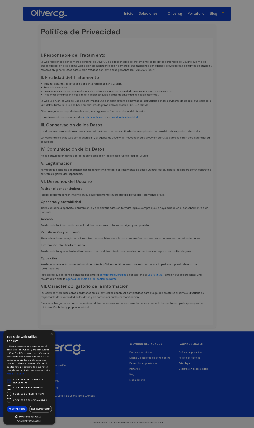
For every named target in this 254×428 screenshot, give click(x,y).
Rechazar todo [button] (40, 408)
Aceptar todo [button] (17, 408)
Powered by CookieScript (29, 421)
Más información (15, 373)
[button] (29, 417)
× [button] (51, 334)
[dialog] (127, 214)
